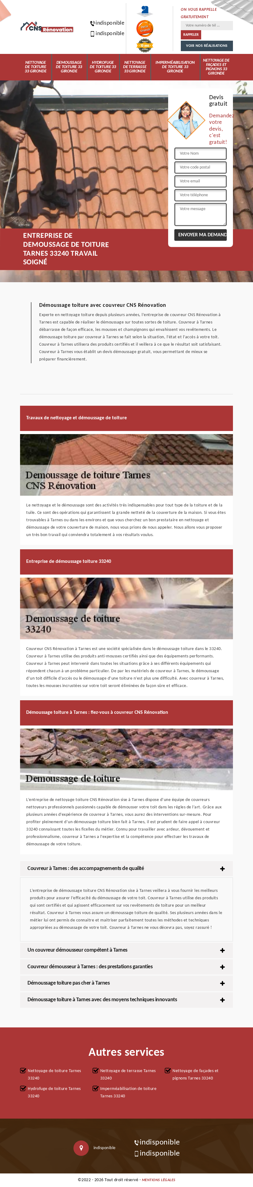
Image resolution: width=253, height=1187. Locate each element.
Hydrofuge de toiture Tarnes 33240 (54, 1093)
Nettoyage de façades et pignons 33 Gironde (216, 67)
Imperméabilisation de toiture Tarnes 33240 (128, 1093)
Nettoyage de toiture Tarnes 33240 (54, 1075)
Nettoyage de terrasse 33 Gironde (135, 67)
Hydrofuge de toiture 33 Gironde (103, 67)
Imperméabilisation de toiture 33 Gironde (175, 67)
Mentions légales (159, 1180)
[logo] (47, 27)
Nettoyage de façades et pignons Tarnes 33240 (195, 1075)
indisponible (107, 23)
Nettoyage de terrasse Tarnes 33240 (128, 1075)
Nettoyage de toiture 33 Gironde (35, 67)
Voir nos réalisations (207, 46)
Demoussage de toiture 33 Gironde (69, 67)
